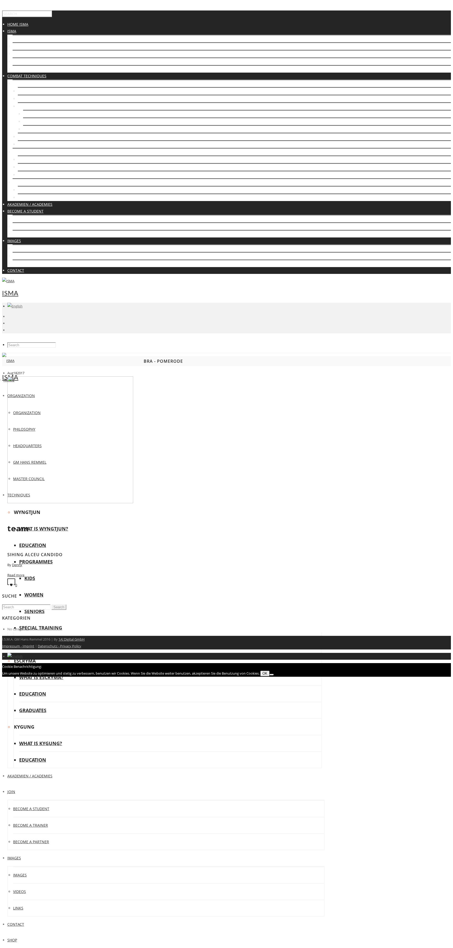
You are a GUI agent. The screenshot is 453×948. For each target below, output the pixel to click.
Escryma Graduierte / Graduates (50, 174)
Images (19, 248)
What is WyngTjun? (36, 91)
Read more (15, 575)
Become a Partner (30, 233)
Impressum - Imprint (18, 646)
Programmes (31, 106)
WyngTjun (22, 83)
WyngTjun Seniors (41, 129)
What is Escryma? (35, 159)
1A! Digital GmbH (71, 639)
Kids (29, 578)
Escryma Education (37, 167)
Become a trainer (30, 825)
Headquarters (27, 53)
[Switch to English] (15, 656)
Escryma (21, 151)
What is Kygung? (34, 189)
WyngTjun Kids (37, 113)
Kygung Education (36, 197)
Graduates (32, 710)
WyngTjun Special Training (44, 136)
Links (18, 263)
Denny (17, 564)
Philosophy (24, 46)
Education (32, 545)
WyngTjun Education (39, 98)
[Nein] (271, 674)
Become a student (31, 218)
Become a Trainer (30, 226)
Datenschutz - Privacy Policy (59, 646)
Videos (19, 255)
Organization (26, 38)
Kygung (20, 182)
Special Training (40, 628)
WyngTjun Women (40, 121)
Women (34, 595)
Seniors (34, 611)
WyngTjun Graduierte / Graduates (51, 144)
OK (264, 673)
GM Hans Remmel (29, 61)
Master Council (28, 69)
